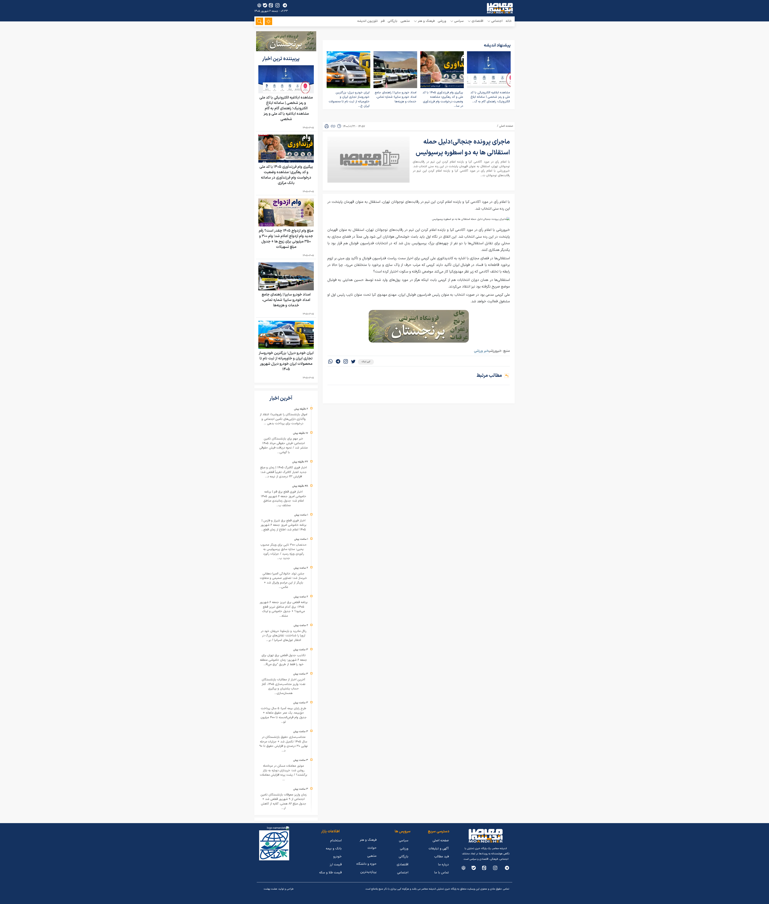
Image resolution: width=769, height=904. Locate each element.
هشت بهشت (270, 889)
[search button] (259, 21)
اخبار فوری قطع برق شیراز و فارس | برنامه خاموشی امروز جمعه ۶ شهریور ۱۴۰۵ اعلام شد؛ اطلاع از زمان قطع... (283, 525)
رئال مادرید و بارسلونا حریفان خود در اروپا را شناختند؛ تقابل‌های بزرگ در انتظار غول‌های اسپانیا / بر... (283, 636)
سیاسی (403, 840)
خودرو (337, 856)
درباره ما (443, 864)
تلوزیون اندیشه (367, 21)
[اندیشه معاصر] (500, 8)
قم (382, 21)
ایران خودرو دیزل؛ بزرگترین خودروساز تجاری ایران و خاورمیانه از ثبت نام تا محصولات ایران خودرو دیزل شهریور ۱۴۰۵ (286, 361)
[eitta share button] (271, 5)
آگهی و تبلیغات (439, 848)
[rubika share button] (259, 5)
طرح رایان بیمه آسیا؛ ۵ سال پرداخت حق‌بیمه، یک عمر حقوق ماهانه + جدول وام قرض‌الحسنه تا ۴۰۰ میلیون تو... (284, 715)
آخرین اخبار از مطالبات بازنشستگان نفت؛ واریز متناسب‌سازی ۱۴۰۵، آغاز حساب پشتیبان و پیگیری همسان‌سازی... (283, 686)
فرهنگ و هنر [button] (426, 21)
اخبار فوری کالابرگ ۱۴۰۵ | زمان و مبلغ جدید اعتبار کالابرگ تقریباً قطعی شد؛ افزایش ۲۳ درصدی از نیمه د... (283, 472)
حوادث (371, 848)
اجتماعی (402, 872)
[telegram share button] (285, 5)
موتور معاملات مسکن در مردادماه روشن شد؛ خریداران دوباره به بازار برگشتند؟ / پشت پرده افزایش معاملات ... (283, 773)
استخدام (336, 840)
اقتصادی (402, 864)
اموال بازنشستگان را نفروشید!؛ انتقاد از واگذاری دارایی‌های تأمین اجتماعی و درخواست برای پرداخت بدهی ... (283, 419)
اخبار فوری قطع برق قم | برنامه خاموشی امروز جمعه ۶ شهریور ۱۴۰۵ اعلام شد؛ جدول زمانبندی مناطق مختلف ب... (283, 499)
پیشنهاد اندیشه (497, 45)
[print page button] (326, 126)
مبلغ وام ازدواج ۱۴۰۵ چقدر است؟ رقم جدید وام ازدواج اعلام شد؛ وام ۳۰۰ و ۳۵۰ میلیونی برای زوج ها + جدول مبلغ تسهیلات (286, 239)
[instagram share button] (277, 5)
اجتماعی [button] (496, 21)
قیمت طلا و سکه (330, 872)
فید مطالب (441, 856)
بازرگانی (392, 21)
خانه (509, 21)
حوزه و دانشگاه (366, 864)
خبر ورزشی (481, 351)
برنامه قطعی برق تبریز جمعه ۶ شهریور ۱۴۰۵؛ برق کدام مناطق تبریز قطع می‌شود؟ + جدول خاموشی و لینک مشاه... (284, 609)
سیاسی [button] (459, 21)
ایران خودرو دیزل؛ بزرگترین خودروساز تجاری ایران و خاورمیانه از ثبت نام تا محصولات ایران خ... (349, 99)
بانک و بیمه (334, 848)
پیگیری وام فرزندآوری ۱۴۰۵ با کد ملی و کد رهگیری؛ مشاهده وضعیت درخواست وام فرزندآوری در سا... (443, 99)
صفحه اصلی (506, 126)
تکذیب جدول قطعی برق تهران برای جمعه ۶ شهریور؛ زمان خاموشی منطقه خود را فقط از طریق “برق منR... (283, 660)
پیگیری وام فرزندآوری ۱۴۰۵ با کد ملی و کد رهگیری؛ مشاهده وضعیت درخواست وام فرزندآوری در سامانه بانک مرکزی (286, 175)
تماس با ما (441, 872)
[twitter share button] (353, 362)
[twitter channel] (507, 868)
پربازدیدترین (368, 872)
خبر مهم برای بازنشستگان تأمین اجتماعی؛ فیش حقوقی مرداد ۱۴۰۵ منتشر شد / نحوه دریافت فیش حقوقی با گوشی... (283, 445)
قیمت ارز (336, 864)
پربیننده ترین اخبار (281, 59)
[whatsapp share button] (330, 362)
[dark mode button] (268, 21)
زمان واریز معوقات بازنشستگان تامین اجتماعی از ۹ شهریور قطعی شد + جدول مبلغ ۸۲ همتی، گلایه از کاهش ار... (284, 801)
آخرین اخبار (281, 398)
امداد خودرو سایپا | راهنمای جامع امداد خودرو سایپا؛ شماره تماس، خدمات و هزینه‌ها (395, 97)
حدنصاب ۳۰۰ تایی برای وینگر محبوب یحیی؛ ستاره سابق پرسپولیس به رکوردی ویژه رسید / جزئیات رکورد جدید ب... (284, 552)
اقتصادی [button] (477, 21)
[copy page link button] (333, 126)
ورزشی (442, 21)
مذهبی (405, 21)
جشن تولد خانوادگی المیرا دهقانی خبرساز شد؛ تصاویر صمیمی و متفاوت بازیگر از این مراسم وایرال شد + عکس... (283, 580)
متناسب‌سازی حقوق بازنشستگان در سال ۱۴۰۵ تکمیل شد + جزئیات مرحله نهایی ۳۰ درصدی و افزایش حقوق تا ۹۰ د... (283, 744)
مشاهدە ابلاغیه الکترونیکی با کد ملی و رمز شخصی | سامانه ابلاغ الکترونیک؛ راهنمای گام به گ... (490, 97)
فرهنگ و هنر (368, 840)
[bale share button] (265, 5)
